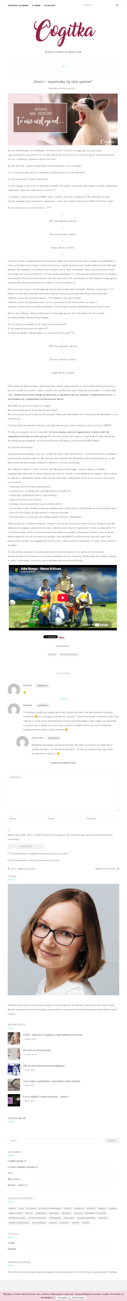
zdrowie (64, 1223)
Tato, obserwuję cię (22, 869)
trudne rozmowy (86, 1218)
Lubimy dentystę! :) (106, 869)
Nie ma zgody (78, 1298)
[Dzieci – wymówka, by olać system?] (63, 119)
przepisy (66, 1213)
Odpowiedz (42, 686)
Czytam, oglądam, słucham (21, 1167)
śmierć (75, 1223)
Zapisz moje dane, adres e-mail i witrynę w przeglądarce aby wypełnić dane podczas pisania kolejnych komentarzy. (60, 837)
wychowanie (39, 1223)
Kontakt (50, 5)
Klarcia (91, 1208)
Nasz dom (13, 1179)
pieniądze (41, 1213)
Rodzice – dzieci (16, 1185)
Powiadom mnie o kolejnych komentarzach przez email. (39, 853)
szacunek (69, 1218)
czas (21, 1208)
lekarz (112, 1208)
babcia (12, 1208)
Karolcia (79, 1208)
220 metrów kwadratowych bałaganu (44, 1065)
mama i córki (15, 1213)
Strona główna (18, 5)
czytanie (31, 1208)
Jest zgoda (62, 1298)
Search (112, 1140)
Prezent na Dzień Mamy (37, 1050)
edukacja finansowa (50, 1208)
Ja (63, 66)
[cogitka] (63, 33)
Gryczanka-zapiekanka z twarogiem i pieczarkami (51, 1081)
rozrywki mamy (17, 1218)
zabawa (53, 1223)
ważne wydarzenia (19, 1223)
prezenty (54, 1213)
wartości (103, 1218)
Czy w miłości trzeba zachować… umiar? (46, 1096)
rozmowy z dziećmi (95, 1213)
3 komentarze (63, 646)
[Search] (117, 5)
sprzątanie (55, 1218)
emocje (52, 654)
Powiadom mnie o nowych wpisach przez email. (34, 860)
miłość (29, 1213)
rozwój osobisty (69, 654)
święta (85, 1223)
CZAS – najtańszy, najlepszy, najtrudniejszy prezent (52, 1034)
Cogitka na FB (17, 1118)
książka (102, 1208)
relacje (78, 1213)
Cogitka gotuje (15, 1160)
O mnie (36, 5)
